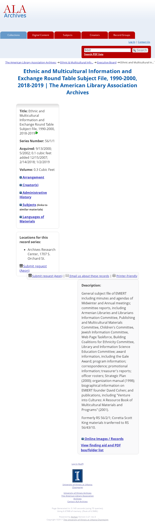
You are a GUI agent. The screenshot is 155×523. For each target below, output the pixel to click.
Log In (132, 42)
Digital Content (40, 35)
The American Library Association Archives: (30, 62)
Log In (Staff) (78, 463)
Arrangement (33, 177)
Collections (13, 35)
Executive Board (106, 62)
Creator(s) (30, 185)
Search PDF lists (93, 54)
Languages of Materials (32, 219)
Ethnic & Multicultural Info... (76, 62)
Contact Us (144, 42)
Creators (95, 35)
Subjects (67, 35)
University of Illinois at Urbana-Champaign (78, 486)
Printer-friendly (126, 276)
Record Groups (121, 35)
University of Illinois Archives (77, 492)
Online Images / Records (104, 439)
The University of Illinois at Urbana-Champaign (85, 519)
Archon (74, 516)
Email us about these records (89, 276)
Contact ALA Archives (77, 501)
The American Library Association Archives (77, 497)
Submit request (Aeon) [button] (47, 276)
